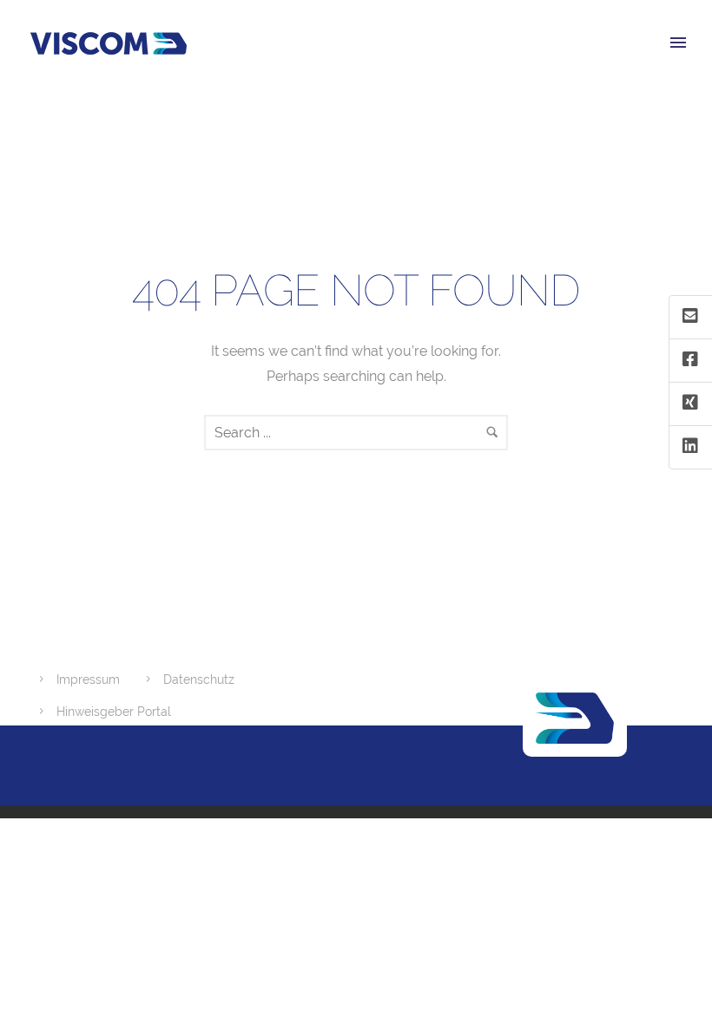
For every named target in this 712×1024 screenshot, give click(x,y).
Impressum (88, 679)
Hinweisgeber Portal (113, 712)
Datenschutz (198, 679)
